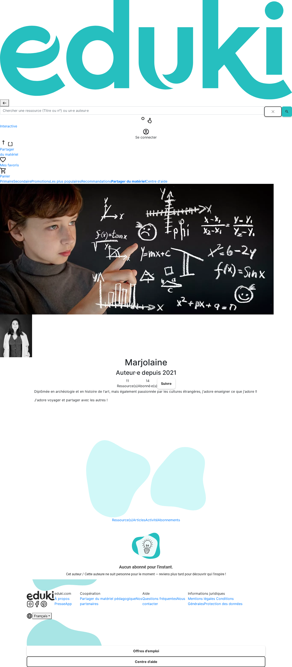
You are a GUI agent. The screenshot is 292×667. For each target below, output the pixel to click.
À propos (62, 598)
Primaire (6, 181)
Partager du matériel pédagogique (108, 598)
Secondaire (22, 181)
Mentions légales (202, 598)
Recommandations (96, 181)
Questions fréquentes (159, 598)
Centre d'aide (156, 181)
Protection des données (223, 604)
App (68, 604)
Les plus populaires (65, 181)
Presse (60, 604)
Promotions (40, 181)
